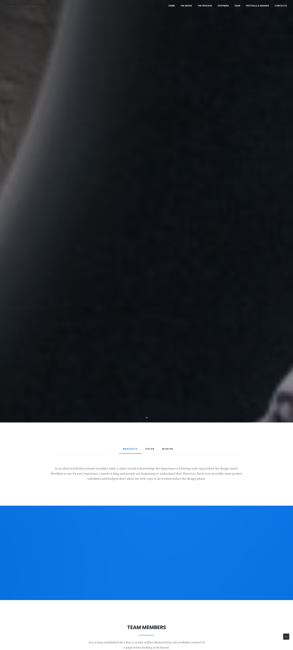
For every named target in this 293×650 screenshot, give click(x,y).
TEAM (237, 5)
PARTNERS (223, 5)
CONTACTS (281, 5)
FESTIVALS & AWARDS (257, 5)
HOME (172, 5)
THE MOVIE (186, 5)
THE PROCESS (205, 5)
